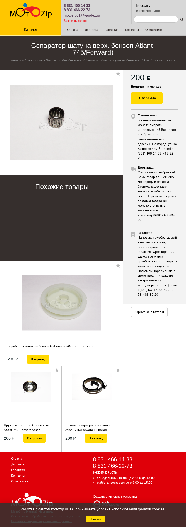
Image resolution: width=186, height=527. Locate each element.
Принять (95, 519)
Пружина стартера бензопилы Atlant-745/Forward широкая (87, 427)
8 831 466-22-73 (77, 10)
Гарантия (112, 29)
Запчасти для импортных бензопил (113, 60)
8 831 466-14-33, (77, 5)
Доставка (91, 29)
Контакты (132, 29)
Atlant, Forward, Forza (159, 60)
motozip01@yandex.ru (82, 15)
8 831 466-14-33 (112, 459)
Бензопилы (35, 60)
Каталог (17, 60)
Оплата (72, 29)
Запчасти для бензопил (64, 60)
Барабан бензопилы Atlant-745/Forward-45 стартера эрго (50, 346)
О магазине (154, 29)
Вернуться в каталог (149, 312)
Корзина (144, 5)
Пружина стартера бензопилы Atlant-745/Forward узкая (26, 427)
